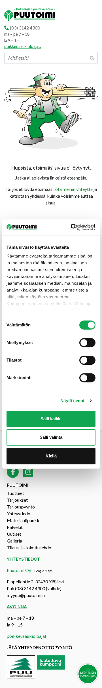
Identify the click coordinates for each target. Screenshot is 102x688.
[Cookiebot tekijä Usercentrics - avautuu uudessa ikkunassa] (71, 227)
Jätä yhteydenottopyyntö (39, 647)
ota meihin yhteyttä (74, 189)
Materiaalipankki (24, 520)
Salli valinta (51, 437)
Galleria (14, 540)
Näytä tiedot (72, 400)
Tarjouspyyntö (21, 506)
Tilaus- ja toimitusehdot (30, 547)
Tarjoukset (17, 500)
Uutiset (14, 534)
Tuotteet (15, 493)
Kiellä (51, 455)
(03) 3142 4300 (25, 27)
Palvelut (15, 527)
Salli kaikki (51, 418)
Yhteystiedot (19, 513)
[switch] (87, 342)
